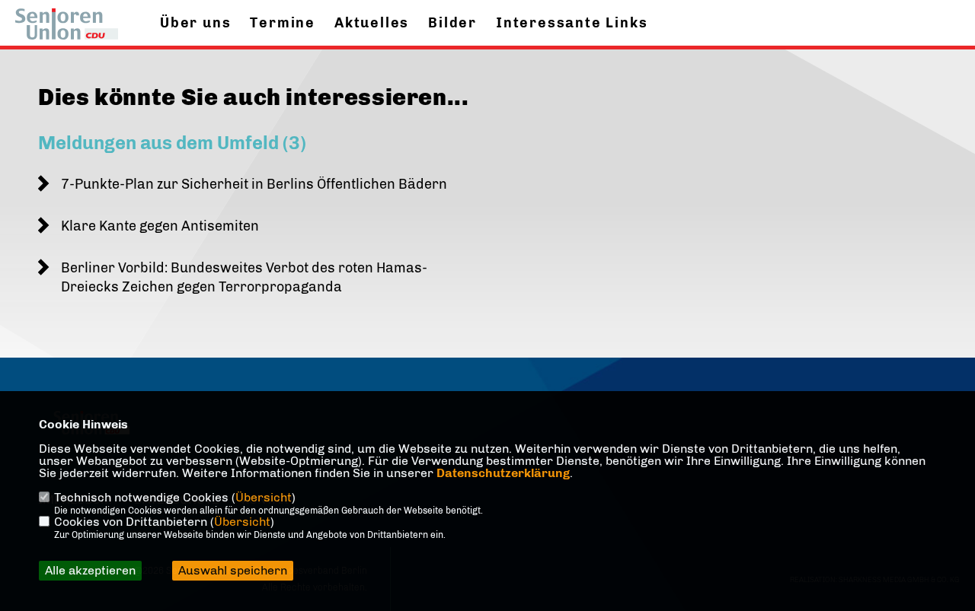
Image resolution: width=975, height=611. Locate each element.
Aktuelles (371, 23)
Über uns (195, 23)
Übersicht (263, 497)
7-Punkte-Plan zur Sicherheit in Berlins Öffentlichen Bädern (254, 184)
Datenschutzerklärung (503, 473)
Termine (282, 23)
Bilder (452, 23)
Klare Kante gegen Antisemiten (160, 226)
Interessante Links (571, 23)
